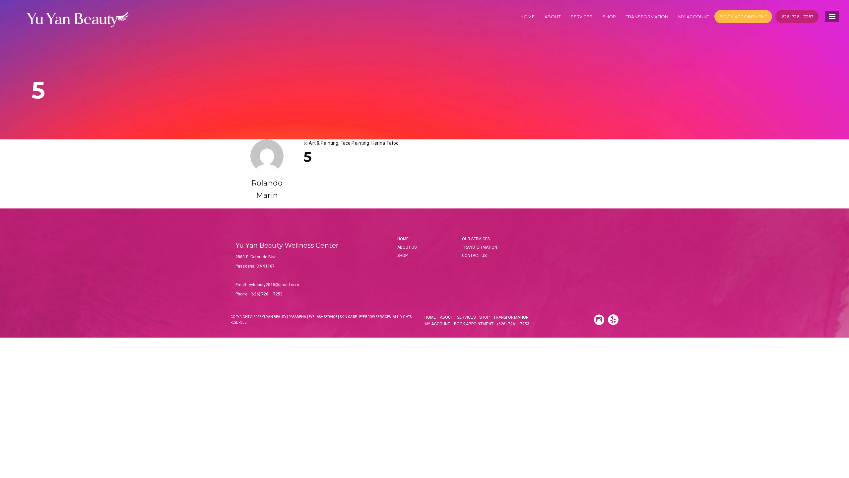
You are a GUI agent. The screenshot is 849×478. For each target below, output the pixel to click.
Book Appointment (743, 16)
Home (527, 16)
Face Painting (355, 143)
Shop (609, 16)
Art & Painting (323, 143)
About (553, 16)
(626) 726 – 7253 (797, 16)
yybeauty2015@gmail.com (274, 284)
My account (693, 16)
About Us (407, 247)
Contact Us (474, 255)
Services (581, 16)
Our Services (476, 239)
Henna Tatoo (385, 143)
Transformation (647, 16)
